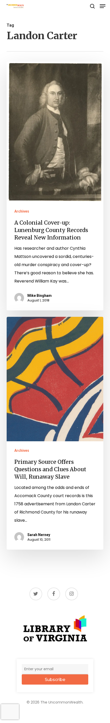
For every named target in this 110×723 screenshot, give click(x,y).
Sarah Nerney (38, 535)
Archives (21, 211)
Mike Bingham (39, 296)
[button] (102, 6)
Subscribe (55, 679)
